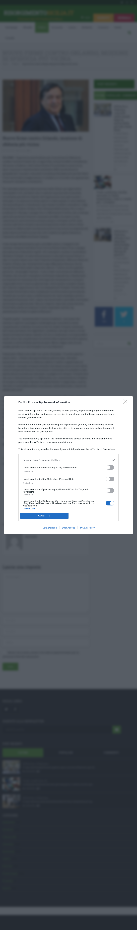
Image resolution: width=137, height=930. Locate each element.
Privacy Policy (87, 527)
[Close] (126, 402)
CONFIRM (44, 515)
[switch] (110, 467)
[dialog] (68, 465)
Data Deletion (49, 527)
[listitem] (68, 460)
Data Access (68, 527)
